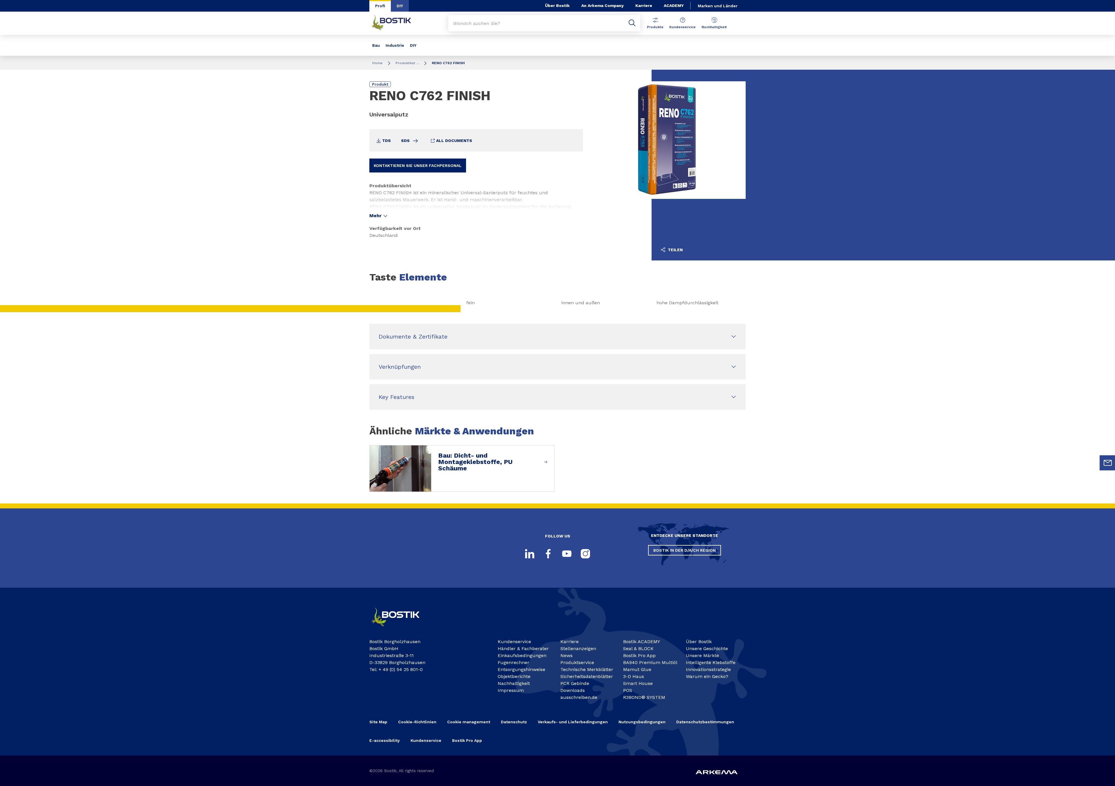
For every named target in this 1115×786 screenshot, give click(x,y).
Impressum (511, 690)
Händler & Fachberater (523, 648)
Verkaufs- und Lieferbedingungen (573, 722)
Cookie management (468, 722)
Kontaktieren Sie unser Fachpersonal (418, 165)
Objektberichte (514, 676)
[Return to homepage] (395, 23)
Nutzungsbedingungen (642, 722)
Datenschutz (514, 722)
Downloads (572, 690)
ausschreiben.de (578, 697)
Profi (380, 5)
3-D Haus (633, 676)
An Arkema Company (602, 5)
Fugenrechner (513, 662)
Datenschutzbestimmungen (705, 722)
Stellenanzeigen (578, 648)
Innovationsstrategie (708, 669)
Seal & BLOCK (638, 648)
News (566, 655)
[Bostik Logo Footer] (400, 629)
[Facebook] (548, 553)
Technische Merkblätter (586, 669)
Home (377, 63)
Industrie (395, 45)
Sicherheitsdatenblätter (586, 676)
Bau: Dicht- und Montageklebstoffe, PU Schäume (475, 462)
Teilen (675, 249)
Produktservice (577, 662)
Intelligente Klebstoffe (710, 662)
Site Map (378, 722)
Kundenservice (682, 27)
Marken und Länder (718, 5)
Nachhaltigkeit (714, 27)
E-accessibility (384, 740)
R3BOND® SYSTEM (644, 697)
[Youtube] (566, 553)
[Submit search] (632, 23)
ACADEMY (674, 5)
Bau (376, 45)
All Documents (453, 140)
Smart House (638, 683)
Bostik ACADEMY (641, 641)
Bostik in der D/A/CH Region (684, 550)
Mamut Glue (637, 669)
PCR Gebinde (574, 683)
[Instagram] (585, 553)
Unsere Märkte (702, 655)
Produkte (655, 27)
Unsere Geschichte (707, 648)
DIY (400, 5)
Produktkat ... (407, 63)
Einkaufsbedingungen (522, 655)
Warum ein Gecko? (707, 676)
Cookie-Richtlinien (417, 722)
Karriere (643, 5)
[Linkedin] (529, 553)
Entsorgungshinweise (521, 669)
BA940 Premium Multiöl (650, 662)
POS (627, 690)
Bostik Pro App (639, 655)
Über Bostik (557, 5)
